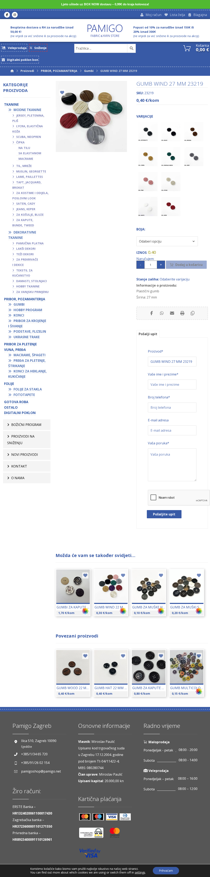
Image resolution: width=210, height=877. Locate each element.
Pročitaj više (151, 677)
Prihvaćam (166, 870)
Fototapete (24, 395)
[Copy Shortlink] (192, 313)
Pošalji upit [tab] (148, 334)
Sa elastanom (29, 153)
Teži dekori (25, 254)
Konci (19, 315)
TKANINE (11, 104)
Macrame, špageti (30, 355)
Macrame (25, 159)
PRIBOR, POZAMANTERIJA (24, 299)
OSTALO (11, 407)
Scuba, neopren (28, 137)
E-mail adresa (158, 420)
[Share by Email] (172, 313)
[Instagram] (15, 15)
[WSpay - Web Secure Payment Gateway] (93, 834)
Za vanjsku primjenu (32, 292)
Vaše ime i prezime (163, 374)
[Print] (182, 313)
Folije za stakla (28, 389)
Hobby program (28, 310)
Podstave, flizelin (30, 331)
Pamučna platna (30, 243)
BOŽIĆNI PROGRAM (26, 424)
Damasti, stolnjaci (31, 281)
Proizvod (155, 351)
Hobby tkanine (28, 286)
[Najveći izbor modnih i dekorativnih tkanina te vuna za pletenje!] (105, 30)
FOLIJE (9, 383)
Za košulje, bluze (30, 215)
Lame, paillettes (29, 177)
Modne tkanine (27, 110)
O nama (17, 478)
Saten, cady (25, 203)
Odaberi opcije (75, 596)
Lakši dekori (25, 249)
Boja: (140, 229)
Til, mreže (24, 166)
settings (140, 872)
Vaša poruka (158, 443)
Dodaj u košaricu (189, 264)
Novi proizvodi (24, 454)
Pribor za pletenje (20, 344)
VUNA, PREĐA (15, 349)
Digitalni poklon (20, 413)
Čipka (20, 142)
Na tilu (24, 148)
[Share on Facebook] (151, 313)
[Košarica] (187, 47)
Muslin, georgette (31, 171)
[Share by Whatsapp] (162, 313)
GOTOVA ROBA (16, 402)
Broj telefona (159, 397)
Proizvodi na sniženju (20, 439)
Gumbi (19, 304)
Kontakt (19, 466)
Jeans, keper (25, 209)
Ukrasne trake (27, 337)
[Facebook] (7, 15)
